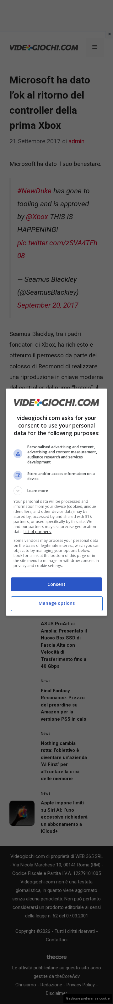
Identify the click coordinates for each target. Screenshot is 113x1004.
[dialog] (56, 502)
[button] (56, 490)
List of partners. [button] (37, 531)
